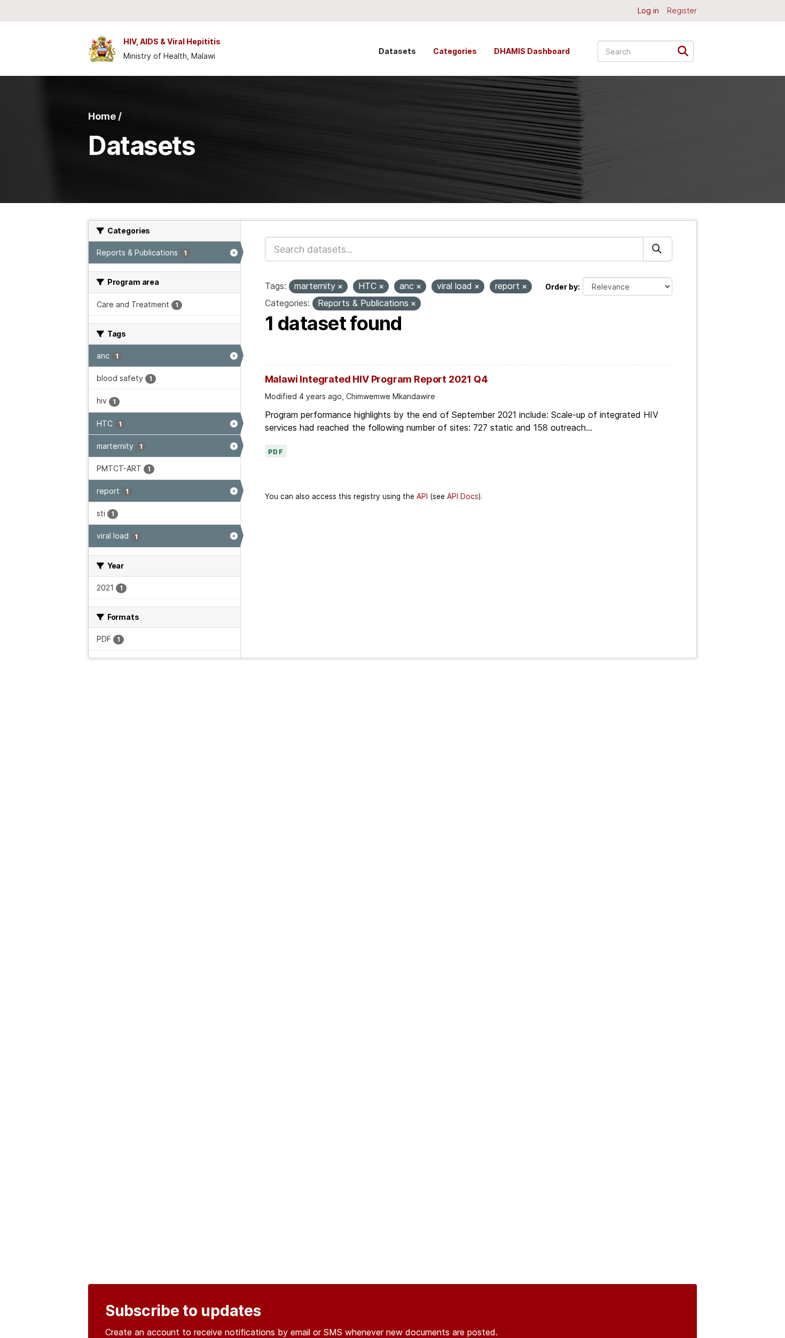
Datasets (397, 51)
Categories (455, 51)
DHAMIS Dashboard (532, 51)
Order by (561, 286)
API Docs (462, 496)
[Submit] (686, 50)
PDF (276, 452)
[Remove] (340, 287)
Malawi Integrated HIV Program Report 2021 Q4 (376, 379)
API (422, 496)
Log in (648, 10)
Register (682, 10)
